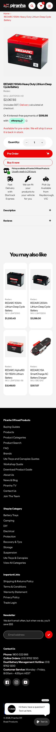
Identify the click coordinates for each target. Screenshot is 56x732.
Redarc (6, 91)
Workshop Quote (13, 464)
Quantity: (14, 142)
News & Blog (10, 480)
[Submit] (49, 634)
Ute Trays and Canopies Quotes (21, 458)
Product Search (12, 442)
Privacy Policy (11, 597)
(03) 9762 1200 (29, 658)
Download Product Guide (17, 469)
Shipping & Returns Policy (18, 581)
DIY (5, 525)
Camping (8, 520)
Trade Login (10, 602)
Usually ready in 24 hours (24, 171)
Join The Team (11, 496)
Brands (7, 453)
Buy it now (13, 162)
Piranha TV (9, 485)
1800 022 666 (20, 654)
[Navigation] (49, 5)
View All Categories (14, 562)
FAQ (6, 448)
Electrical (8, 531)
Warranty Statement (15, 592)
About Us (8, 474)
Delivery (24, 104)
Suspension (10, 552)
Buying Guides (11, 426)
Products (8, 432)
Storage (8, 547)
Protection (9, 536)
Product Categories (14, 437)
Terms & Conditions (14, 586)
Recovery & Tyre (12, 541)
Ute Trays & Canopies (15, 557)
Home (6, 13)
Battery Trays (10, 515)
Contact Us (9, 490)
